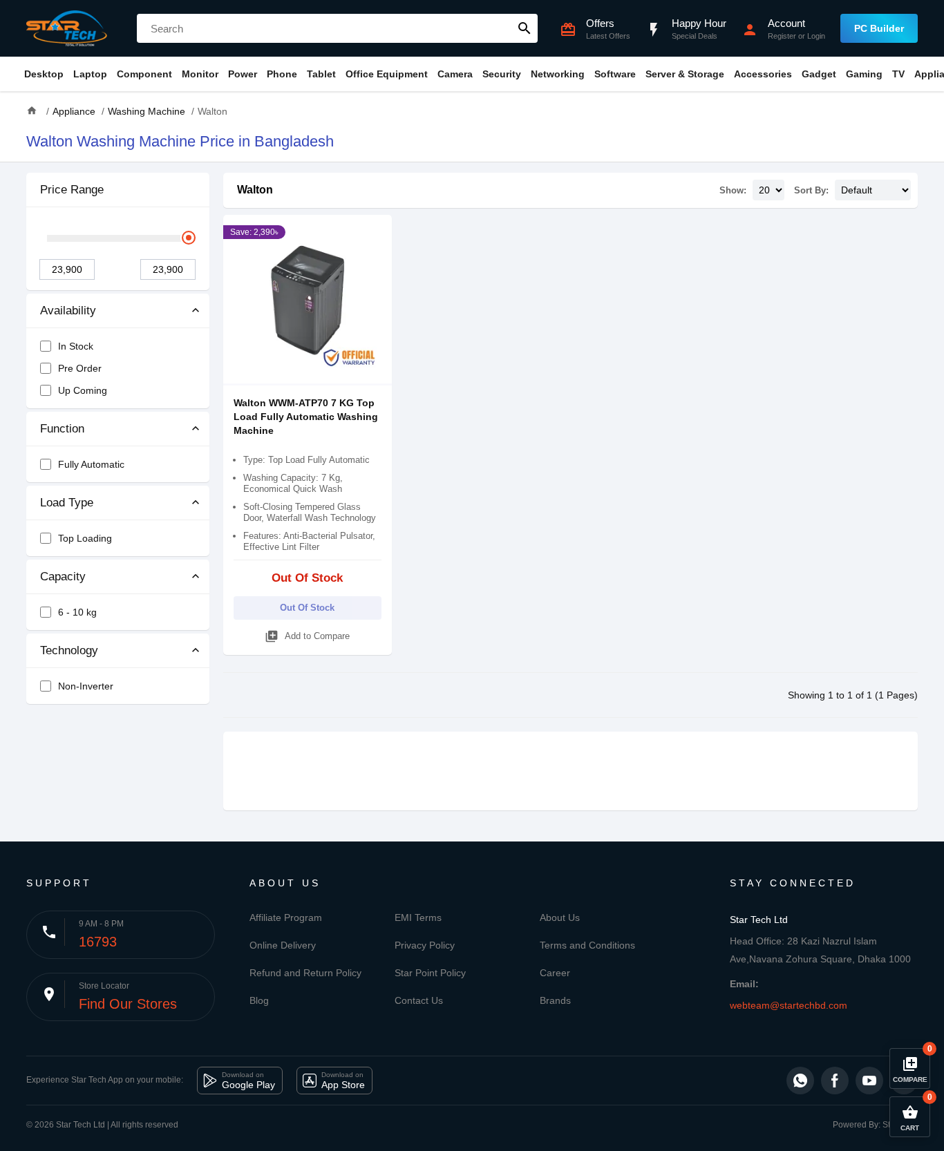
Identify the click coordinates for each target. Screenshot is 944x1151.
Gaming (864, 73)
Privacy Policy (425, 945)
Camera (455, 73)
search (524, 28)
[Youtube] (869, 1080)
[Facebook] (835, 1080)
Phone (282, 73)
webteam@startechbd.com (788, 1005)
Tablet (321, 73)
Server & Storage (684, 73)
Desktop (44, 73)
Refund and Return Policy (305, 972)
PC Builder (879, 28)
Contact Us (419, 1000)
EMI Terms (418, 917)
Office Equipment (387, 73)
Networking (558, 73)
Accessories (763, 73)
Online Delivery (282, 945)
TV (898, 73)
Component (144, 73)
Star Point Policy (430, 972)
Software (615, 73)
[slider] (189, 238)
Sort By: (811, 190)
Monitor (200, 73)
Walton (255, 190)
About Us (560, 917)
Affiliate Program (285, 917)
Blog (259, 1000)
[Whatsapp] (800, 1080)
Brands (555, 1000)
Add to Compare (307, 636)
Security (501, 73)
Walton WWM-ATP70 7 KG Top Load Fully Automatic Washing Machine (306, 416)
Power (242, 73)
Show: (732, 190)
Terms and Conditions (587, 945)
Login (816, 36)
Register (782, 36)
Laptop (90, 73)
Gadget (819, 73)
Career (555, 972)
